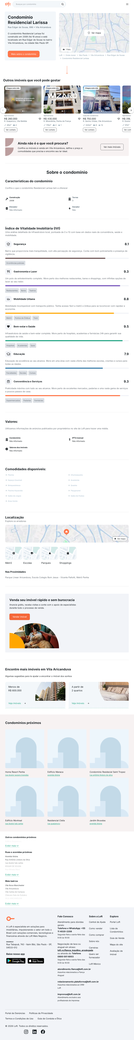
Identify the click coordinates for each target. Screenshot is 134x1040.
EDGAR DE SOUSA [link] (13, 866)
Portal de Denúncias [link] (15, 1013)
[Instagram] (26, 1032)
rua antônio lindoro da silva (101, 775)
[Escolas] (32, 553)
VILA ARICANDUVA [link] (13, 898)
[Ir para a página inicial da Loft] (9, 4)
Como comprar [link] (96, 935)
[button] (67, 534)
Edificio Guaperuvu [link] (13, 841)
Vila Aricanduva (97, 55)
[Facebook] (43, 1032)
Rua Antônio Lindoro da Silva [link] (17, 860)
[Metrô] (14, 553)
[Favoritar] (40, 119)
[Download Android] (16, 961)
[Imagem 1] (22, 111)
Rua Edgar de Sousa (116, 55)
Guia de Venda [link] (117, 938)
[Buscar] (62, 4)
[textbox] (39, 4)
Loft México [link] (95, 964)
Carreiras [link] (93, 947)
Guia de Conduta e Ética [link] (50, 1018)
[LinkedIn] (34, 1032)
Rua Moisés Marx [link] (12, 869)
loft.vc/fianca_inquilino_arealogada (75, 950)
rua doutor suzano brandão (17, 775)
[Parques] (50, 553)
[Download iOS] (36, 961)
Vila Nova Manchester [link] (14, 885)
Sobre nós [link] (94, 941)
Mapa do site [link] (116, 944)
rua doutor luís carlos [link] (14, 863)
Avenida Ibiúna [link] (11, 856)
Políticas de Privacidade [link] (41, 1013)
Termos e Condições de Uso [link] (19, 1018)
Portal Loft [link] (115, 922)
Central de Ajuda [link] (97, 922)
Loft (60, 55)
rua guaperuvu (54, 823)
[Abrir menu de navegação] (127, 4)
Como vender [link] (95, 928)
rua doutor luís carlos (14, 823)
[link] (112, 147)
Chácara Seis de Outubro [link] (16, 895)
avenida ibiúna (54, 775)
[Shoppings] (68, 553)
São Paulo (83, 55)
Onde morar (71, 55)
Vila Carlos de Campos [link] (15, 892)
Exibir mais (10, 845)
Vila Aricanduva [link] (12, 888)
